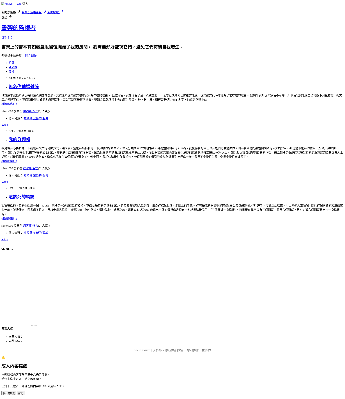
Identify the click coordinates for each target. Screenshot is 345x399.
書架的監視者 (18, 28)
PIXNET (146, 350)
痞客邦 (27, 111)
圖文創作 (31, 55)
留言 (35, 111)
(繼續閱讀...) (9, 104)
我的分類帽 (19, 139)
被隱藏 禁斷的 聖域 (36, 118)
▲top (4, 124)
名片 (11, 71)
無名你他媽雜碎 (24, 86)
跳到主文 (7, 37)
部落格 (13, 67)
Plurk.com (33, 325)
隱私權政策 (193, 350)
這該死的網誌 (21, 196)
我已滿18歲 (9, 393)
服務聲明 (206, 350)
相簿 (11, 62)
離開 (20, 393)
